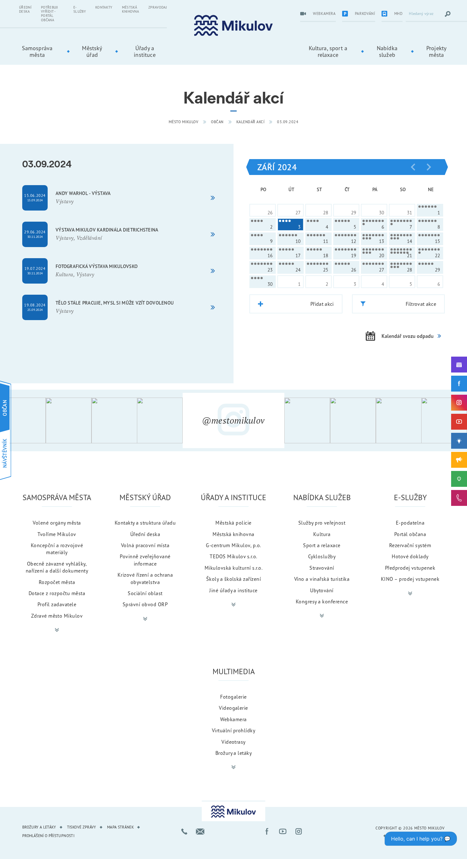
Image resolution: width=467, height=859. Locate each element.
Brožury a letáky (233, 753)
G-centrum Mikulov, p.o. (233, 545)
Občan (217, 121)
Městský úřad (92, 51)
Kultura (321, 534)
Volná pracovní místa (145, 545)
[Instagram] (459, 403)
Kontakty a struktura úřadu (145, 523)
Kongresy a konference (322, 601)
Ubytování (321, 590)
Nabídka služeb (387, 51)
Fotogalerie (233, 697)
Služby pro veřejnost (322, 523)
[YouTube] (459, 422)
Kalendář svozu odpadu (408, 336)
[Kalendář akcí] (459, 364)
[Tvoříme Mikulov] (459, 441)
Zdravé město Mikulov (57, 616)
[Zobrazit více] (57, 630)
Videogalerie (233, 708)
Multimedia (234, 671)
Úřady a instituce (144, 51)
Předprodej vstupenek (410, 568)
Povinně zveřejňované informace (145, 560)
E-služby (79, 9)
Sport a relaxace (322, 545)
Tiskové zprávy (81, 827)
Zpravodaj (157, 7)
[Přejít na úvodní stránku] (233, 25)
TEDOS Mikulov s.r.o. (233, 556)
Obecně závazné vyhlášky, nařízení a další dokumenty (57, 567)
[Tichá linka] (459, 498)
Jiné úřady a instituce (233, 590)
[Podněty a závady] (459, 479)
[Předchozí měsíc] (413, 167)
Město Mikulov (184, 121)
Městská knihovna (130, 9)
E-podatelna (410, 523)
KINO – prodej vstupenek (410, 579)
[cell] (430, 210)
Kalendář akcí (250, 121)
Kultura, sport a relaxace (328, 51)
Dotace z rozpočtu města (57, 593)
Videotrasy (233, 742)
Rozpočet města (57, 582)
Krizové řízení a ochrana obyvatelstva (145, 578)
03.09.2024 (287, 121)
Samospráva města (37, 51)
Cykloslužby (321, 556)
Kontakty (103, 7)
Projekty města (436, 51)
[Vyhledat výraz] (447, 14)
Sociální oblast (145, 593)
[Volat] (184, 831)
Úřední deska (25, 9)
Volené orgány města (57, 523)
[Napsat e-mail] (200, 831)
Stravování (321, 568)
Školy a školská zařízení (233, 579)
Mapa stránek (120, 827)
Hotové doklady (410, 556)
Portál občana (410, 534)
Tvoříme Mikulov (56, 534)
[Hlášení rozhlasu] (459, 460)
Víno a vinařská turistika (321, 579)
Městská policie (233, 523)
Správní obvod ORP (145, 604)
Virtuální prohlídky (233, 730)
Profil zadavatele (56, 604)
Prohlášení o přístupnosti (48, 835)
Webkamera (233, 719)
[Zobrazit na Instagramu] (23, 420)
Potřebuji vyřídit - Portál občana (49, 13)
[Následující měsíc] (429, 167)
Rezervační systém (410, 545)
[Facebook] (459, 384)
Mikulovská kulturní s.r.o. (233, 568)
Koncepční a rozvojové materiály (57, 548)
